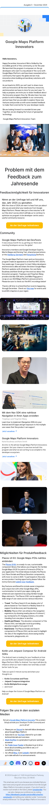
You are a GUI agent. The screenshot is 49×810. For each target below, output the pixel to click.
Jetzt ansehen (9, 431)
